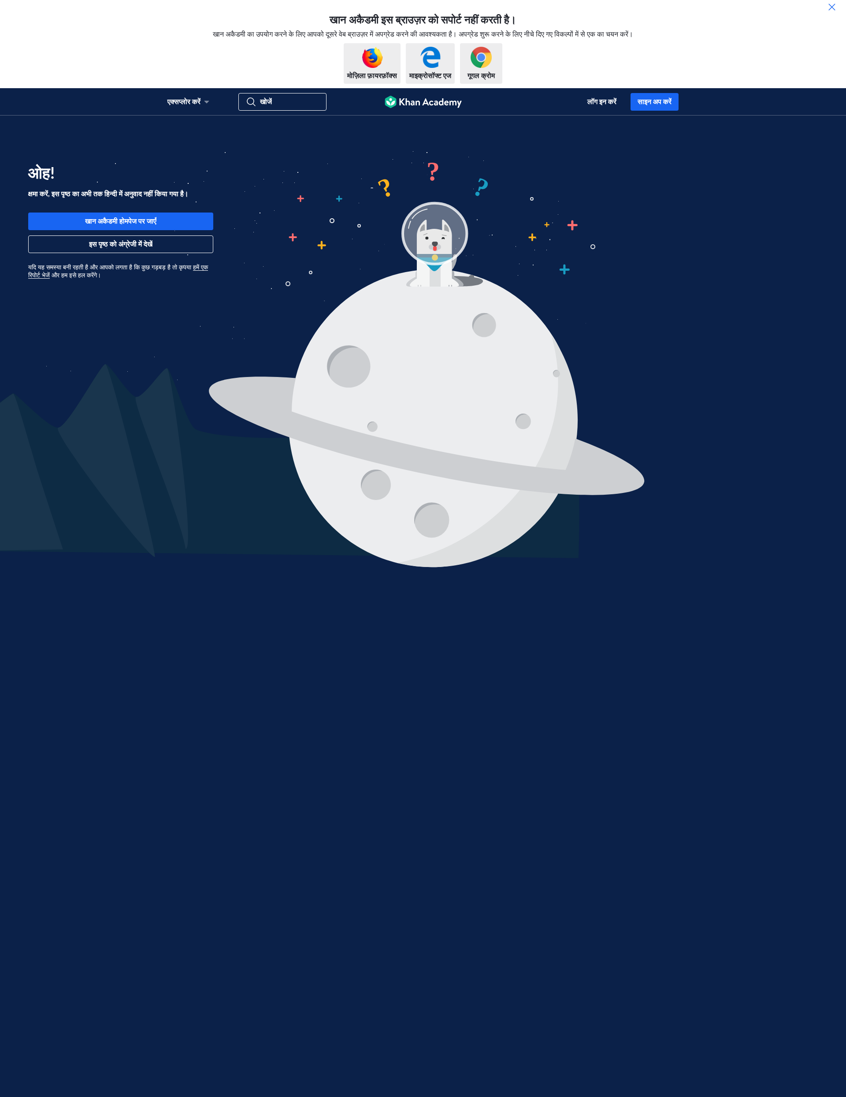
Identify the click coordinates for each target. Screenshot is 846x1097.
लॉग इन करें (601, 101)
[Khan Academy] (423, 102)
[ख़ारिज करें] (832, 7)
